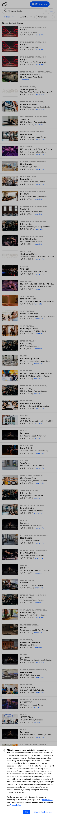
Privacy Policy (15, 805)
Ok (26, 812)
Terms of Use (47, 799)
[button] (52, 750)
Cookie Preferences (43, 812)
